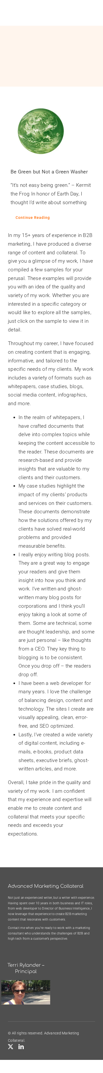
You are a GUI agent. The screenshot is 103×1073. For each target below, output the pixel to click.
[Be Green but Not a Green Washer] (51, 131)
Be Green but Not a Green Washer (49, 172)
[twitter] (10, 1046)
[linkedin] (21, 1046)
